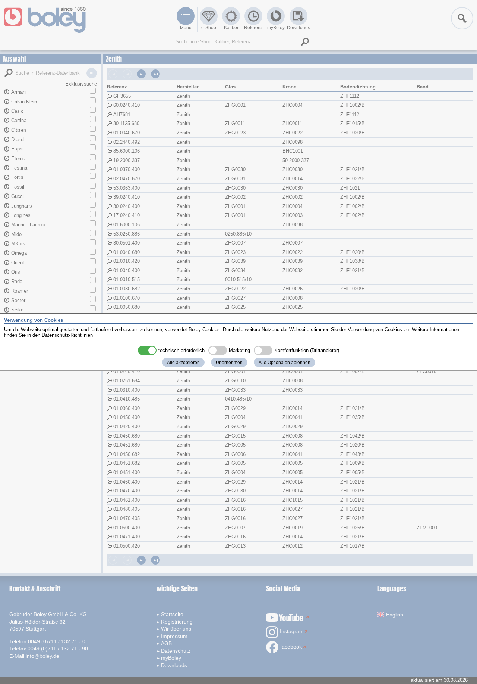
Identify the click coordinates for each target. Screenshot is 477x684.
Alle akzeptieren (183, 362)
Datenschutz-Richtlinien (67, 335)
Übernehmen (229, 362)
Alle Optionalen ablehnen (284, 362)
